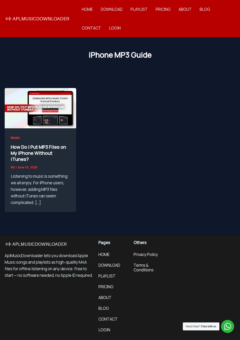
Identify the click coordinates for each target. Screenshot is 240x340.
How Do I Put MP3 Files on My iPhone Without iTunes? (38, 153)
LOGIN (115, 28)
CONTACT (91, 28)
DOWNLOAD (112, 9)
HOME (87, 9)
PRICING (163, 9)
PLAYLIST (139, 9)
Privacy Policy (146, 254)
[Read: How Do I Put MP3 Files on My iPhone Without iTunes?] (40, 107)
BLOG (205, 9)
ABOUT (185, 9)
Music (15, 137)
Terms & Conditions (144, 267)
